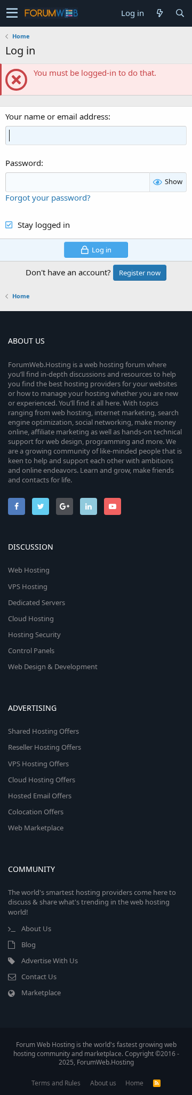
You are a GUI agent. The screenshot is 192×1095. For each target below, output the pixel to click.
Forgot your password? (48, 197)
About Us (36, 928)
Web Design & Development (53, 666)
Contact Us (39, 976)
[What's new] (159, 13)
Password (23, 162)
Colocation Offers (35, 811)
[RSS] (157, 1083)
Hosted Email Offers (39, 795)
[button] (12, 13)
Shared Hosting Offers (43, 731)
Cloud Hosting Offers (41, 779)
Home (134, 1083)
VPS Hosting (27, 586)
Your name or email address (56, 116)
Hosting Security (34, 634)
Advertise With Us (49, 960)
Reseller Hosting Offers (44, 747)
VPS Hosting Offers (38, 763)
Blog (28, 944)
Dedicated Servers (36, 602)
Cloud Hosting (31, 618)
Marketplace (41, 992)
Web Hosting (29, 570)
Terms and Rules (56, 1083)
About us (103, 1083)
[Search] (180, 13)
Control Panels (31, 650)
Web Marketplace (35, 827)
